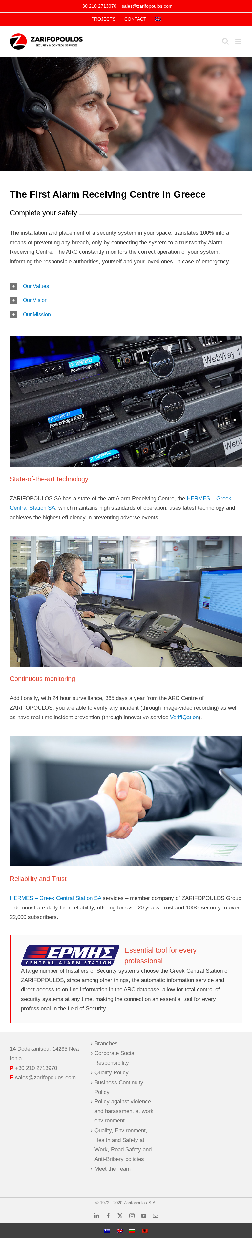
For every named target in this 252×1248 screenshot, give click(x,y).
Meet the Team (112, 1169)
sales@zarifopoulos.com (147, 6)
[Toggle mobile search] (225, 41)
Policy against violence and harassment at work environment (124, 1111)
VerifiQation (184, 717)
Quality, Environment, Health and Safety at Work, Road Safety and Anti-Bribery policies (123, 1144)
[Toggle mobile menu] (238, 41)
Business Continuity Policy (118, 1087)
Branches (106, 1043)
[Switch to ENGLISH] (120, 1230)
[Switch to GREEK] (107, 1230)
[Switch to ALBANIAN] (144, 1230)
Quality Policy (111, 1073)
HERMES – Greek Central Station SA (55, 898)
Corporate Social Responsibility (115, 1058)
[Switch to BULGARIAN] (132, 1230)
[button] (126, 287)
